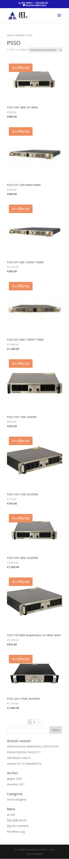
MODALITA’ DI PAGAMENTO (24, 763)
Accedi (11, 814)
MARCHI (20, 35)
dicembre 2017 (16, 784)
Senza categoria (16, 799)
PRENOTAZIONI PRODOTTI (23, 752)
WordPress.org (16, 831)
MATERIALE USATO (19, 758)
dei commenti (18, 826)
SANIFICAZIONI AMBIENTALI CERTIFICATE (33, 746)
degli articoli (16, 820)
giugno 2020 (14, 778)
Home (10, 35)
